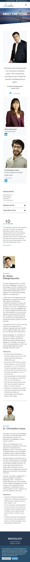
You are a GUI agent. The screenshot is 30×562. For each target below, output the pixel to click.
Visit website (6, 245)
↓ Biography (8, 178)
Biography (16, 93)
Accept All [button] (15, 558)
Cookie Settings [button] (6, 558)
